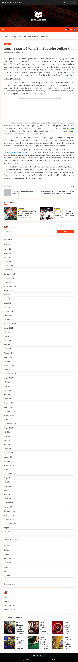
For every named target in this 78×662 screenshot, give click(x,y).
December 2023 (9, 361)
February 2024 (9, 353)
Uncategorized (9, 584)
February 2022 (9, 453)
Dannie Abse (9, 52)
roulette (7, 575)
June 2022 (7, 436)
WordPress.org (9, 609)
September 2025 (10, 286)
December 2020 (9, 511)
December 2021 (9, 461)
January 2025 (8, 316)
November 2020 (9, 515)
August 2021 (8, 478)
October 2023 (9, 370)
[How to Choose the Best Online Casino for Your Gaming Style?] (10, 213)
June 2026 (7, 249)
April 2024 (7, 345)
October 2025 (9, 282)
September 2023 (10, 374)
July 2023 (7, 382)
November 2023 (9, 365)
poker (6, 571)
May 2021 (7, 490)
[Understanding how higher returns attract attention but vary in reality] (57, 642)
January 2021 (8, 507)
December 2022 (9, 411)
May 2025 (7, 303)
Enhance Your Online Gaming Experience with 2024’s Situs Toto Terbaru (64, 213)
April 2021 (7, 494)
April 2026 (7, 257)
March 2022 (8, 449)
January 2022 (8, 457)
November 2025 (9, 278)
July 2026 (7, 245)
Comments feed (9, 605)
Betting (6, 550)
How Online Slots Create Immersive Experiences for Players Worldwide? (45, 633)
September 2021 (10, 474)
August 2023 (8, 378)
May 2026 (7, 253)
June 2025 (7, 299)
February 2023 (9, 403)
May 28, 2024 (60, 218)
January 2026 (8, 270)
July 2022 (7, 432)
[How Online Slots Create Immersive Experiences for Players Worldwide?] (33, 627)
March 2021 (8, 499)
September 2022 (10, 424)
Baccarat (7, 546)
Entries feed (8, 601)
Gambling (7, 44)
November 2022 (9, 415)
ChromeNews (45, 660)
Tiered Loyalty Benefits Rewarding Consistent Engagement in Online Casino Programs (45, 648)
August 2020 (8, 528)
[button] (3, 29)
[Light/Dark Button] (67, 29)
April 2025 (7, 307)
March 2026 (8, 261)
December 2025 (9, 274)
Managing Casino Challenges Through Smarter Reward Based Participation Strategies (21, 648)
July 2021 (7, 482)
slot (5, 580)
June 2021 (7, 486)
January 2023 (8, 407)
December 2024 (9, 320)
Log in (6, 597)
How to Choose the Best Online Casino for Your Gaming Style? (27, 213)
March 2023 (8, 399)
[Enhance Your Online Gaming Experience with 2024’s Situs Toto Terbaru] (46, 213)
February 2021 (9, 503)
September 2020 (10, 523)
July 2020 (7, 532)
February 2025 (9, 311)
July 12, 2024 (23, 218)
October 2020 (9, 519)
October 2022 (9, 419)
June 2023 (7, 386)
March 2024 (8, 349)
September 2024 (10, 324)
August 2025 (8, 291)
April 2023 (7, 395)
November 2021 (9, 465)
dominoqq (7, 559)
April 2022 (7, 444)
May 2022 (7, 440)
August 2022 (8, 428)
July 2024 (7, 332)
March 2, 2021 (20, 52)
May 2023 (7, 390)
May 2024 (7, 340)
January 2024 (8, 357)
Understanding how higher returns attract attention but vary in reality (70, 647)
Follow (74, 29)
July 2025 (7, 295)
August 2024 (8, 328)
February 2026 (9, 266)
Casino (6, 554)
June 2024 (7, 336)
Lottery (6, 567)
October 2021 (9, 469)
